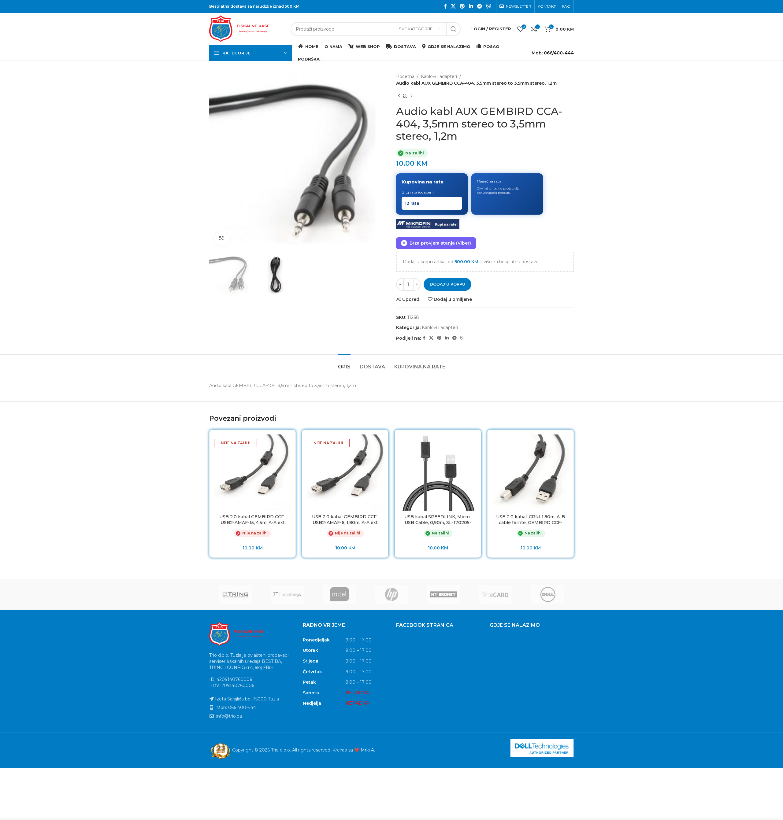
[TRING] (235, 594)
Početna (405, 76)
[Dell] (548, 594)
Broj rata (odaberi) (418, 192)
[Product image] (252, 472)
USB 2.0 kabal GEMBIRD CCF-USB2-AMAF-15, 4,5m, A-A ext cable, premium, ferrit (252, 522)
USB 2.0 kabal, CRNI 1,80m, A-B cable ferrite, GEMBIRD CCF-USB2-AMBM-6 (530, 522)
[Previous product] (399, 96)
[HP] (391, 594)
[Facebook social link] (445, 6)
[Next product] (411, 96)
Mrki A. (368, 750)
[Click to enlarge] (221, 238)
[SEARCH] (454, 29)
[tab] (344, 363)
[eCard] (495, 594)
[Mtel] (340, 594)
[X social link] (453, 6)
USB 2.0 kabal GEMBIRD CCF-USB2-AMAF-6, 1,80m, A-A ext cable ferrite (345, 522)
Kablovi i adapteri (439, 76)
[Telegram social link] (479, 6)
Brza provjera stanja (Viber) (437, 243)
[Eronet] (443, 594)
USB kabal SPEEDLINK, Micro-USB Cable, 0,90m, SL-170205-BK (438, 522)
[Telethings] (287, 594)
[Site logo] (246, 28)
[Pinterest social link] (462, 6)
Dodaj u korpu (447, 284)
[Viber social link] (488, 6)
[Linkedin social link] (471, 6)
